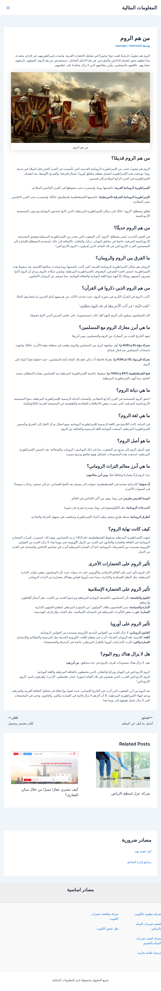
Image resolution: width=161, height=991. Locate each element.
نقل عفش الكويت (107, 928)
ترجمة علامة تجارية (149, 953)
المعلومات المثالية (139, 7)
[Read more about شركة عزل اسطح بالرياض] (123, 769)
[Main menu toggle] (8, 8)
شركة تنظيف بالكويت (147, 914)
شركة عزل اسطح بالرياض (130, 793)
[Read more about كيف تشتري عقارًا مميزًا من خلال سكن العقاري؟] (44, 767)
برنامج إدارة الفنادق (139, 862)
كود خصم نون (143, 851)
